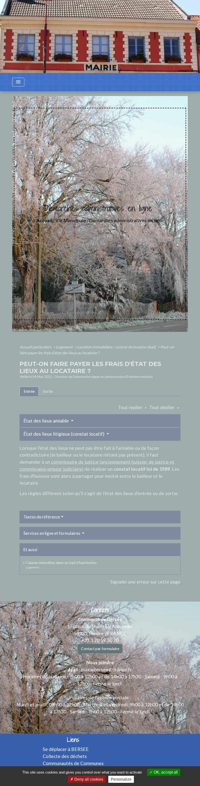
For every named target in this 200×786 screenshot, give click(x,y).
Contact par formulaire (100, 648)
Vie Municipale (70, 220)
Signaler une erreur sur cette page (145, 582)
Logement (64, 347)
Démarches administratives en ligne (126, 220)
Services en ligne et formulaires (52, 533)
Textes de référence (41, 516)
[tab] (29, 391)
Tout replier (133, 407)
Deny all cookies (88, 779)
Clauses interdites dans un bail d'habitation (61, 562)
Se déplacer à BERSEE (66, 749)
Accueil (44, 220)
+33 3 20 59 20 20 (100, 640)
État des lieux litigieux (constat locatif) (64, 434)
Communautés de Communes (73, 763)
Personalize (121, 779)
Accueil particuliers (36, 347)
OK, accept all (165, 772)
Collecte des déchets (65, 756)
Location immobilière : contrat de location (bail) (117, 347)
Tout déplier (164, 407)
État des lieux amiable (46, 420)
